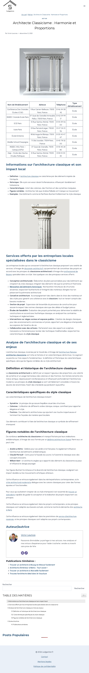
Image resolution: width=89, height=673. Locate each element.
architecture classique (30, 176)
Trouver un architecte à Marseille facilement (29, 571)
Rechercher (7, 584)
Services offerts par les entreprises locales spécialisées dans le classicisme (33, 604)
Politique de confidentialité (45, 666)
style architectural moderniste (18, 482)
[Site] (26, 553)
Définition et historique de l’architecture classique (29, 611)
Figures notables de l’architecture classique (27, 618)
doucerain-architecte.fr (33, 268)
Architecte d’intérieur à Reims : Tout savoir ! (28, 568)
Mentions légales (44, 662)
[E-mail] (22, 553)
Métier (44, 18)
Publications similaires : (20, 624)
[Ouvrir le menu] (84, 6)
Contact (44, 657)
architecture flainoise (68, 352)
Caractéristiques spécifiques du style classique (28, 614)
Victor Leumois (12, 33)
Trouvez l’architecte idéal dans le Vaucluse (28, 574)
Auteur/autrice (14, 621)
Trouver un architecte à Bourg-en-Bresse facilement (32, 565)
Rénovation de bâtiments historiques (26, 287)
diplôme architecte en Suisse (59, 439)
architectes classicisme (16, 355)
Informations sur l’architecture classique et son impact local (28, 601)
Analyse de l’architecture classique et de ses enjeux (26, 608)
